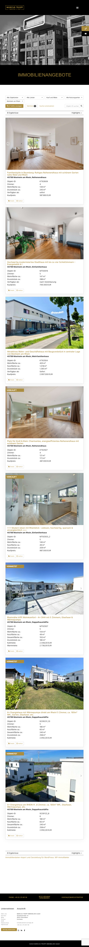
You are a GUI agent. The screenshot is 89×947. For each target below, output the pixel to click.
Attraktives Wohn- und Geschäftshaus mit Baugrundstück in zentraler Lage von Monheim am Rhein (43, 352)
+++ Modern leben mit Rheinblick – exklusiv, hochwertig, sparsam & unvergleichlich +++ (40, 529)
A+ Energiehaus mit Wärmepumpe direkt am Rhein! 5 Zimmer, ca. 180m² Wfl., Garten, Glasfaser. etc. (42, 713)
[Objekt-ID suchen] (81, 106)
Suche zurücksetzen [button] (47, 106)
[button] (77, 7)
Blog (2, 917)
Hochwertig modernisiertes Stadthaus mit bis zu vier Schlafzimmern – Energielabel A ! (41, 263)
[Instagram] (18, 930)
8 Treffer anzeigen (15, 106)
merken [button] (20, 201)
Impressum (4, 924)
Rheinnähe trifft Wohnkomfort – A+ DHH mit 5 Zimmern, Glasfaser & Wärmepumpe (40, 618)
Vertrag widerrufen (9, 929)
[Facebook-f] (24, 930)
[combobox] (14, 97)
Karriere (3, 915)
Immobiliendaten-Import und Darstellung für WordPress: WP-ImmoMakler (37, 857)
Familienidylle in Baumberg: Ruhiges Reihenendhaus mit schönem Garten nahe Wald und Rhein (42, 173)
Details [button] (12, 201)
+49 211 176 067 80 (23, 925)
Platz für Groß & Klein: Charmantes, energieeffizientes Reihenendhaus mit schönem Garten (43, 442)
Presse (3, 919)
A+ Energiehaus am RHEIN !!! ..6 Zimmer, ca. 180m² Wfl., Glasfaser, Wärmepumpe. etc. (39, 805)
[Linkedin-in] (21, 930)
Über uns (4, 913)
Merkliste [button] (31, 106)
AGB (2, 921)
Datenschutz (5, 922)
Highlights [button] (76, 113)
